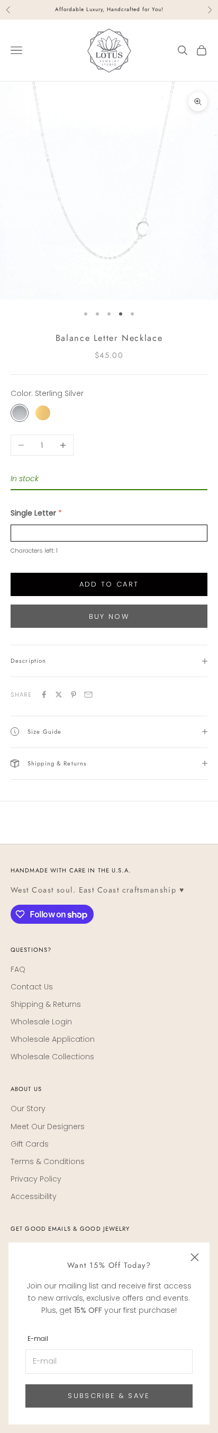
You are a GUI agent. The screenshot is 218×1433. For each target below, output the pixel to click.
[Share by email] (88, 694)
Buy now (109, 616)
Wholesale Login (41, 1021)
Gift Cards (30, 1144)
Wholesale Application (53, 1039)
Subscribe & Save (109, 1396)
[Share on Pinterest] (73, 694)
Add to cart (109, 584)
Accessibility (34, 1196)
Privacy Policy (36, 1179)
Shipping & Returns (46, 1004)
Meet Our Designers (48, 1126)
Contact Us (32, 986)
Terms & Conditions (48, 1161)
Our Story (28, 1108)
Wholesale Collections (52, 1056)
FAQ (18, 969)
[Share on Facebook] (44, 694)
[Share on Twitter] (58, 694)
